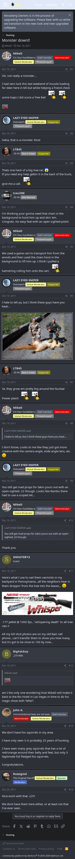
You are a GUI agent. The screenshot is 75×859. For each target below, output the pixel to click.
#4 (71, 207)
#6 (71, 295)
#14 (71, 789)
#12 (71, 665)
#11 (71, 571)
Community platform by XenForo (33, 855)
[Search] (70, 4)
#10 (71, 520)
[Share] (66, 69)
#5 (71, 246)
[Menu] (5, 5)
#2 (71, 133)
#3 (71, 163)
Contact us (9, 848)
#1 (71, 69)
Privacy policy (46, 848)
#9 (71, 480)
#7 (71, 382)
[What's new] (63, 4)
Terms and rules (27, 848)
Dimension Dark (14, 843)
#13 (71, 726)
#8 (71, 423)
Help (59, 848)
